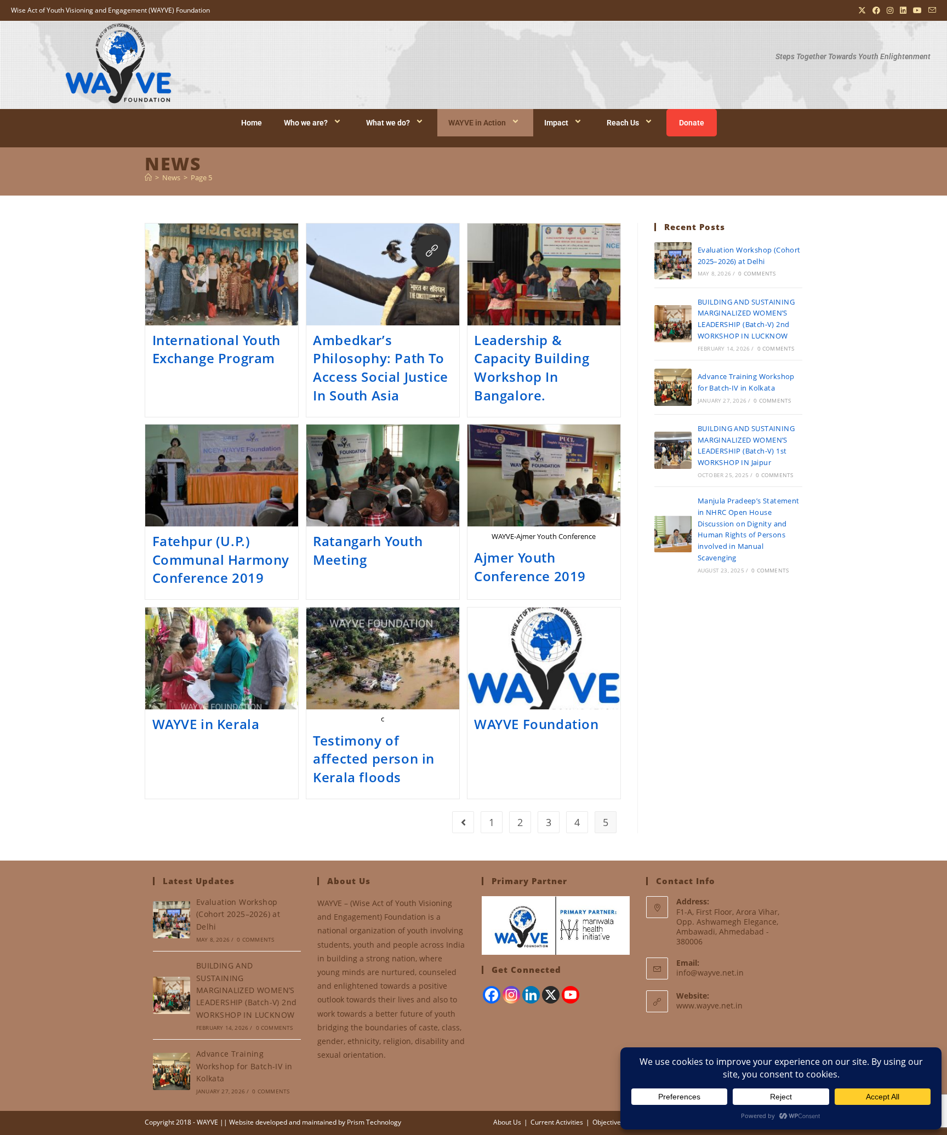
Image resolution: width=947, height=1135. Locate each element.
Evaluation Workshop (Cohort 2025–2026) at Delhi (238, 914)
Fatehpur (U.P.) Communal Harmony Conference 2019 (221, 559)
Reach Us (623, 122)
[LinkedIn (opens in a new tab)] (903, 10)
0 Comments (756, 273)
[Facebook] (491, 995)
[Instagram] (511, 995)
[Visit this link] (431, 250)
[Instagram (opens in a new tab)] (890, 10)
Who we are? (306, 122)
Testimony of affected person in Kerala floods (374, 758)
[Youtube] (570, 995)
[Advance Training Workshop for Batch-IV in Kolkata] (673, 387)
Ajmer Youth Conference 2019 (530, 566)
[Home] (148, 177)
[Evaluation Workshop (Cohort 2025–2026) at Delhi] (673, 260)
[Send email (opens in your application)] (930, 10)
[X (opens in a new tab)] (862, 10)
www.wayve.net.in (709, 1005)
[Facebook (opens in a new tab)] (876, 10)
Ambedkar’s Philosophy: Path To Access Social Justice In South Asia (380, 367)
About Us (507, 1122)
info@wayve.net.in (710, 972)
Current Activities (556, 1122)
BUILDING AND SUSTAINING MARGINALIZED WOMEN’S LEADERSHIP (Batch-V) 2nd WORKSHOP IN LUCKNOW (246, 990)
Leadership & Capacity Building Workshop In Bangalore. (531, 367)
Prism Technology (374, 1122)
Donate (691, 122)
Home (251, 122)
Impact (556, 122)
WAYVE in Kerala (206, 724)
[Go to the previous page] (463, 822)
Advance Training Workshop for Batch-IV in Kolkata (244, 1066)
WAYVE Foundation (536, 724)
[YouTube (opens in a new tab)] (917, 10)
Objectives (608, 1122)
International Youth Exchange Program (216, 349)
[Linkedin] (531, 995)
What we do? (388, 122)
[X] (551, 995)
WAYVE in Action (477, 122)
